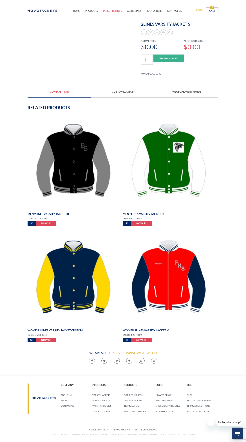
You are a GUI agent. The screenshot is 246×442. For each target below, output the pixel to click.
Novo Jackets (50, 11)
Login (199, 10)
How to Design (164, 395)
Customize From (37, 218)
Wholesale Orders (135, 411)
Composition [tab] (59, 91)
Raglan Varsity (101, 400)
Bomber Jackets (133, 395)
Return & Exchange (198, 411)
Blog (64, 400)
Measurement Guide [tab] (187, 91)
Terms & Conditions (198, 405)
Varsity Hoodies (101, 405)
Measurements (164, 411)
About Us (66, 395)
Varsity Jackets (101, 395)
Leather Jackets (133, 400)
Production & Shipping (200, 400)
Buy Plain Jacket (168, 58)
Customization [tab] (123, 91)
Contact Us (67, 405)
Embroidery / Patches (167, 405)
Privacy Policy (121, 429)
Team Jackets (131, 405)
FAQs (189, 395)
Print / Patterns (164, 400)
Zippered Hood (101, 411)
